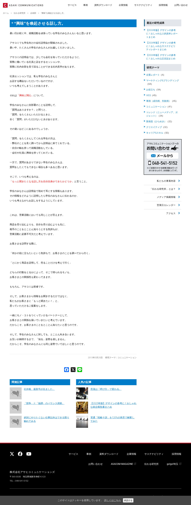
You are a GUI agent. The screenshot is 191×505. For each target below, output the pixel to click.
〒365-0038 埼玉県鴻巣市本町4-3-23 (28, 476)
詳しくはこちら (112, 500)
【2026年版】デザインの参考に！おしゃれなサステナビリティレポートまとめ (161, 46)
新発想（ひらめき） (156, 121)
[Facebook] (66, 369)
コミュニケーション (127, 357)
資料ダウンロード (103, 5)
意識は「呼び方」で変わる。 (105, 389)
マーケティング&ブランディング (162, 80)
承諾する (128, 500)
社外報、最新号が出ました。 (39, 389)
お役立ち (150, 89)
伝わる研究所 (151, 464)
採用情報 (163, 5)
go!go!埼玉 (172, 464)
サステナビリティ (143, 5)
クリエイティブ (154, 127)
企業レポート (153, 75)
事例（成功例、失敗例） (158, 101)
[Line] (79, 369)
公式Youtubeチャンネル (28, 454)
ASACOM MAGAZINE (122, 464)
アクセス (171, 213)
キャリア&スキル (154, 132)
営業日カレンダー (166, 205)
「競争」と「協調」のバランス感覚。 (44, 403)
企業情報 (123, 5)
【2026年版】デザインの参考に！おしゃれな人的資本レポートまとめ (162, 33)
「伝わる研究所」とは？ (163, 189)
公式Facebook (20, 454)
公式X (12, 454)
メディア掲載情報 (166, 197)
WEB (148, 95)
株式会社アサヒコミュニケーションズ (32, 471)
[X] (73, 369)
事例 (85, 5)
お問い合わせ (181, 5)
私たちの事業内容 (166, 181)
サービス (72, 5)
